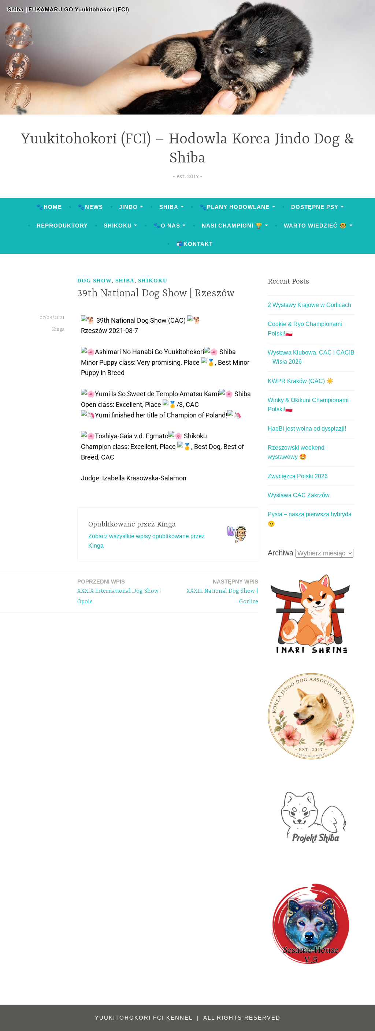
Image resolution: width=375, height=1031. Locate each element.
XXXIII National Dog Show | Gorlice (222, 591)
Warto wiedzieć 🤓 (315, 225)
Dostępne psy (314, 207)
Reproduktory (62, 225)
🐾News (90, 207)
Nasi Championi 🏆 (232, 225)
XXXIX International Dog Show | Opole (119, 591)
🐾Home (49, 207)
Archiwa (280, 553)
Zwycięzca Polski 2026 (298, 476)
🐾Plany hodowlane (235, 207)
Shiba (168, 207)
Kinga (58, 329)
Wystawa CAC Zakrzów (299, 495)
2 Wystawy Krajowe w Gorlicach (309, 305)
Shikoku (118, 225)
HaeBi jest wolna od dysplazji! (307, 428)
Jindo (128, 207)
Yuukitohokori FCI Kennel (144, 1018)
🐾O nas (166, 225)
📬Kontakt (194, 244)
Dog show (94, 281)
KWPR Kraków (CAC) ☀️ (301, 381)
